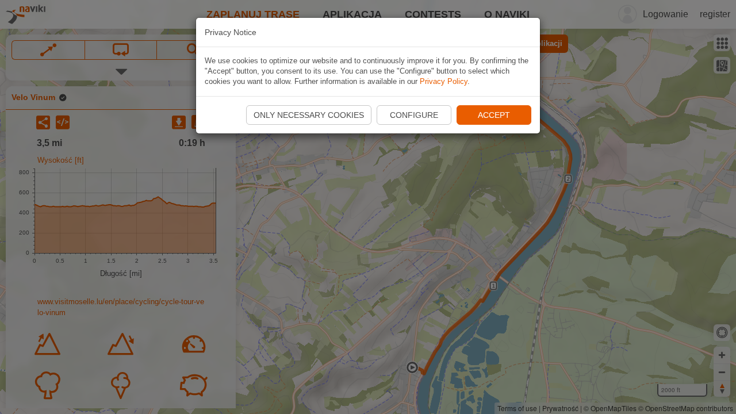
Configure (414, 115)
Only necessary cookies (309, 115)
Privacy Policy (443, 81)
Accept (494, 115)
